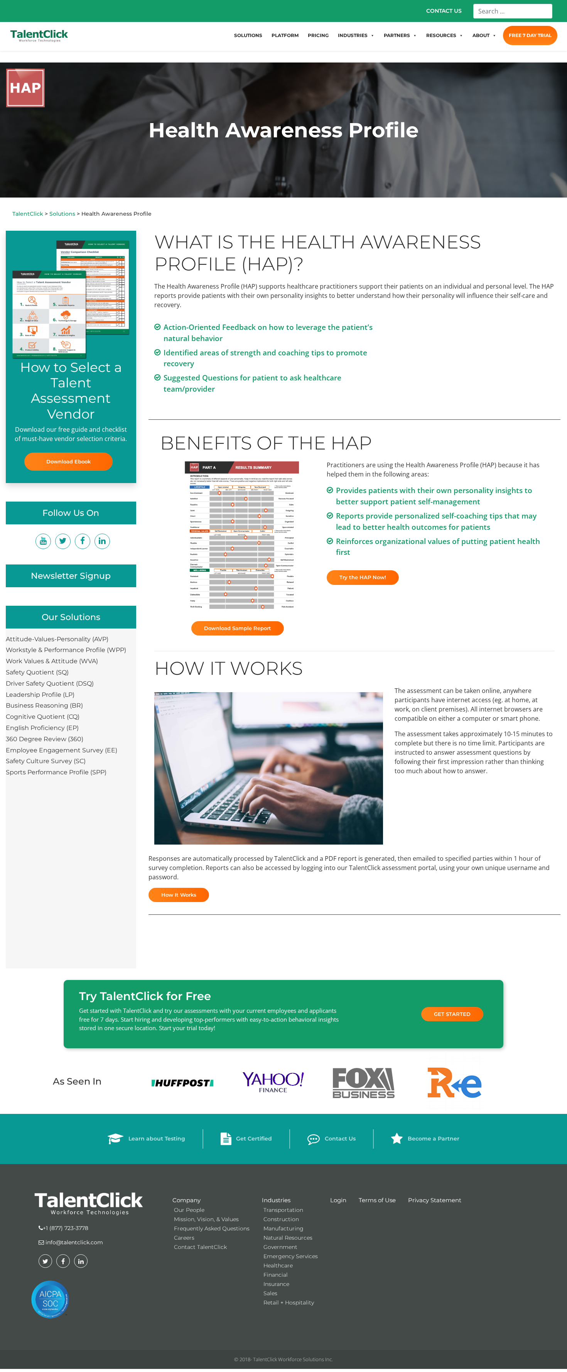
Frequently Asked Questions (212, 1228)
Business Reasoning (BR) (44, 705)
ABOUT (480, 35)
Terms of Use (377, 1200)
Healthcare (278, 1265)
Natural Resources (287, 1238)
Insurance (276, 1284)
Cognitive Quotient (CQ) (42, 716)
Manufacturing (283, 1228)
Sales (270, 1293)
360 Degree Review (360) (44, 739)
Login (338, 1200)
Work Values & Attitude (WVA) (52, 661)
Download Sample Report (237, 628)
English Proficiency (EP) (42, 728)
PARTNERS (397, 35)
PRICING (318, 35)
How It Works (178, 895)
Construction (281, 1219)
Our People (189, 1210)
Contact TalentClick (200, 1247)
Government (280, 1247)
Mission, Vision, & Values (206, 1219)
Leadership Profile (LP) (40, 694)
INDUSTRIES (353, 35)
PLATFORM (285, 35)
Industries (276, 1200)
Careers (184, 1238)
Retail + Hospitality (288, 1302)
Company (186, 1200)
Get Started (452, 1014)
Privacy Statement (434, 1200)
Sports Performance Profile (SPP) (56, 772)
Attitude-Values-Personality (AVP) (57, 639)
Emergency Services (290, 1256)
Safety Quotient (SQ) (37, 672)
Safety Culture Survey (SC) (46, 761)
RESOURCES (441, 35)
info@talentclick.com (73, 1242)
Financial (275, 1275)
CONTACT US (444, 10)
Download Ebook (68, 461)
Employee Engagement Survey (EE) (61, 750)
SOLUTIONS (248, 35)
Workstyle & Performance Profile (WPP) (66, 650)
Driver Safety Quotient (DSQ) (50, 683)
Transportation (283, 1210)
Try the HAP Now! (362, 577)
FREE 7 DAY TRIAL (530, 35)
